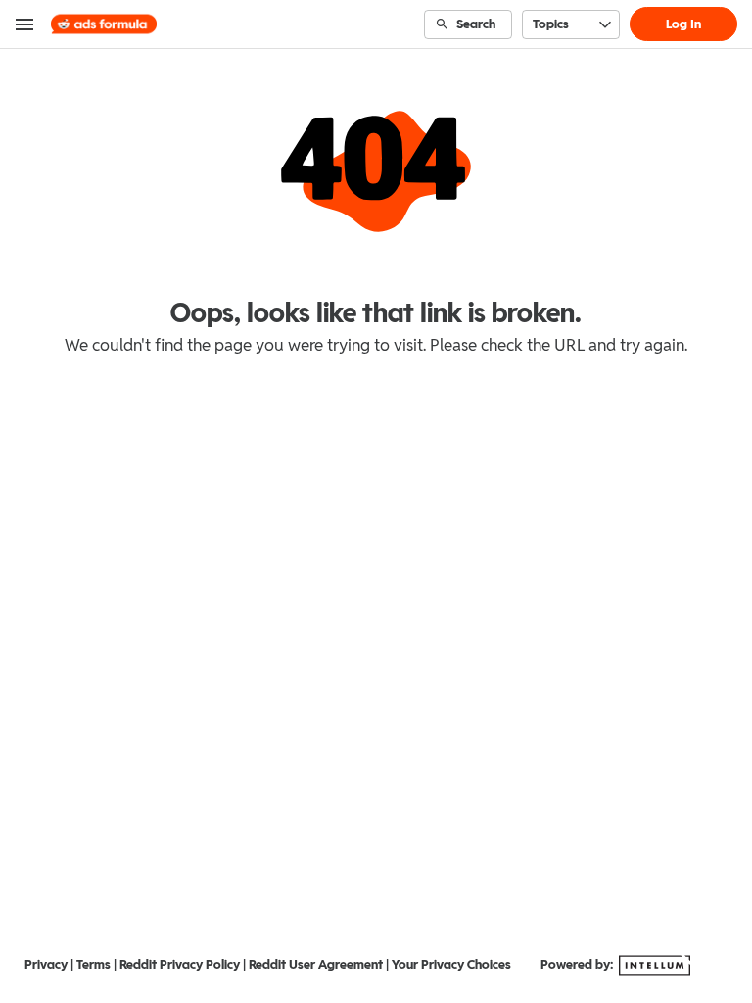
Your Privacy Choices (451, 964)
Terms (93, 964)
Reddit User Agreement (316, 964)
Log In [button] (683, 24)
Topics (551, 24)
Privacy (46, 964)
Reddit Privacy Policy (179, 964)
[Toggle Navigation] (25, 24)
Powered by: (578, 964)
